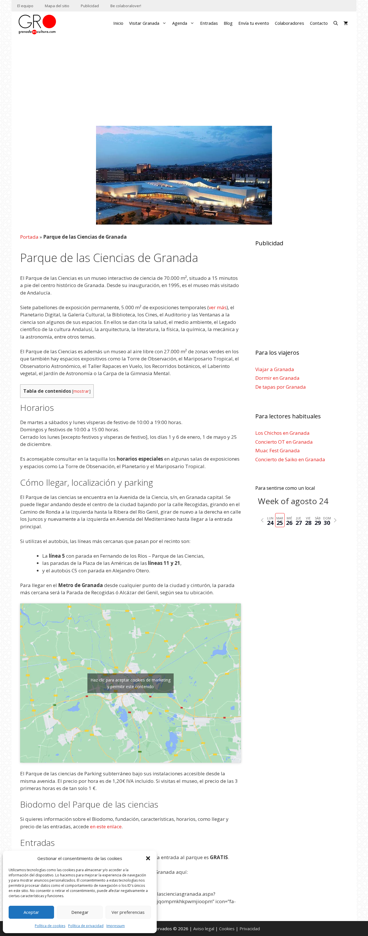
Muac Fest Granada (277, 450)
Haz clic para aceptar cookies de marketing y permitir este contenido (130, 683)
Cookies (227, 928)
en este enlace (106, 826)
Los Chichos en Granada (282, 433)
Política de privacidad (85, 925)
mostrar (81, 391)
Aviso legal (203, 928)
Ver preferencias (128, 912)
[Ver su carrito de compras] (346, 23)
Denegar (80, 912)
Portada (29, 236)
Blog (228, 23)
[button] (148, 858)
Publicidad (90, 5)
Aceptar (31, 912)
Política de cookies (50, 925)
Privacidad (249, 928)
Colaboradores (289, 23)
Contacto (319, 23)
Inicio (118, 23)
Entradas (209, 23)
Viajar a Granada (274, 369)
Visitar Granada (144, 23)
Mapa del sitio (57, 5)
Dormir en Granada (277, 378)
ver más (218, 307)
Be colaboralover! (125, 5)
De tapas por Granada (280, 386)
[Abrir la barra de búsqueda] (336, 23)
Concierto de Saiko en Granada (290, 459)
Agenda (179, 23)
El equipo (25, 5)
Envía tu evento (253, 23)
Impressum (115, 925)
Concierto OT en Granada (284, 441)
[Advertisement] (184, 81)
